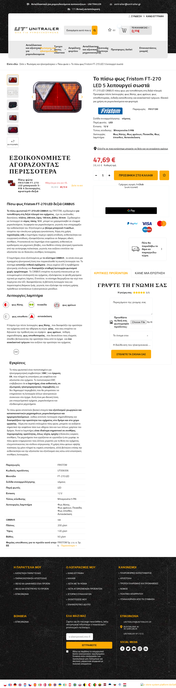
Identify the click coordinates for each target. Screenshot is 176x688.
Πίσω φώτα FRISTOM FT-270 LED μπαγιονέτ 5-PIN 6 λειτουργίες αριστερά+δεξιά (29, 185)
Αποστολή (125, 578)
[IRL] (64, 684)
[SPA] (34, 684)
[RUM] (49, 684)
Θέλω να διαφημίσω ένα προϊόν (32, 584)
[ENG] (20, 684)
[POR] (94, 684)
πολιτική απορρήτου (131, 594)
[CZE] (30, 684)
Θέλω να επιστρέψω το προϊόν (32, 589)
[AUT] (69, 684)
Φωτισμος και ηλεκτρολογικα (49, 49)
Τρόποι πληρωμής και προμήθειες (139, 584)
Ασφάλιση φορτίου (74, 49)
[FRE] (10, 684)
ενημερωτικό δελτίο (79, 605)
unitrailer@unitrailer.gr (127, 4)
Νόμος (124, 589)
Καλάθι (71, 578)
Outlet (128, 49)
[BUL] (114, 684)
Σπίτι (21, 64)
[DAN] (44, 684)
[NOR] (54, 684)
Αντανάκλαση (132, 137)
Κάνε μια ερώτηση (150, 273)
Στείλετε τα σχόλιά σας (131, 354)
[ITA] (39, 684)
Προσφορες (118, 49)
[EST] (109, 684)
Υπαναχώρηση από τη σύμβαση (137, 599)
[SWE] (74, 684)
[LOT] (104, 684)
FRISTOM (153, 109)
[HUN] (124, 684)
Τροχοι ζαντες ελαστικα (59, 49)
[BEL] (84, 684)
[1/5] (134, 293)
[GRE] (119, 684)
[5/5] (144, 293)
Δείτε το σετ (77, 185)
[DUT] (25, 684)
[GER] (15, 684)
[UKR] (59, 684)
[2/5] (136, 293)
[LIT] (99, 684)
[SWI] (89, 684)
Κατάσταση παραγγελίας (28, 573)
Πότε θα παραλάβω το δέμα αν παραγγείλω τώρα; (150, 249)
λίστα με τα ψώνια (77, 584)
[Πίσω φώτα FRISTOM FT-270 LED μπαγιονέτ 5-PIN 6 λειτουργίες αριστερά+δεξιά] (11, 183)
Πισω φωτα (63, 64)
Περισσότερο (68, 545)
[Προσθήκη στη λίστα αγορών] (164, 175)
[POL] (5, 684)
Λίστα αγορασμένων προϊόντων (85, 589)
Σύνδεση (136, 16)
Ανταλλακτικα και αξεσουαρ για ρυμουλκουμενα (35, 49)
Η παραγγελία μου (27, 567)
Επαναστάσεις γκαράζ (147, 49)
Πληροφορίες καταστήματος (136, 573)
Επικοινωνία (22, 594)
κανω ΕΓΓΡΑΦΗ (155, 16)
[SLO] (79, 684)
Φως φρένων (134, 134)
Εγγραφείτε (89, 645)
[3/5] (139, 293)
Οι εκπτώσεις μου (77, 599)
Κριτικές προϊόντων (111, 273)
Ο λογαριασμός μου (81, 567)
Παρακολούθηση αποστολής (31, 578)
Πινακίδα (148, 134)
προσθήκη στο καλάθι (136, 175)
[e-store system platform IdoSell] (158, 684)
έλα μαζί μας (76, 616)
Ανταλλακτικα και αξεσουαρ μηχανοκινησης (92, 49)
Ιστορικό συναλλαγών (79, 594)
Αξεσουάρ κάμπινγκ (102, 49)
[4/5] (141, 293)
